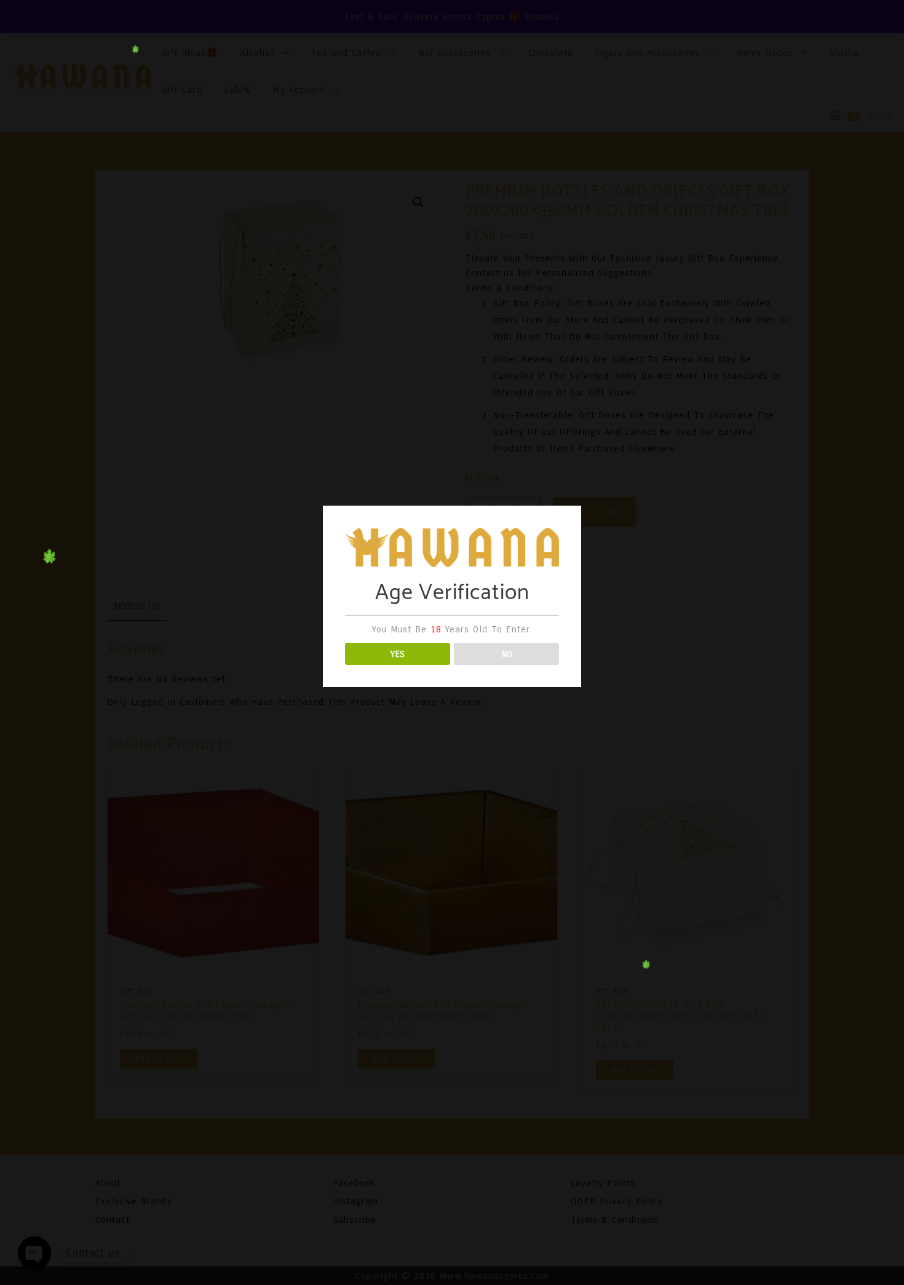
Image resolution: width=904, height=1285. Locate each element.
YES (398, 653)
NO (506, 653)
